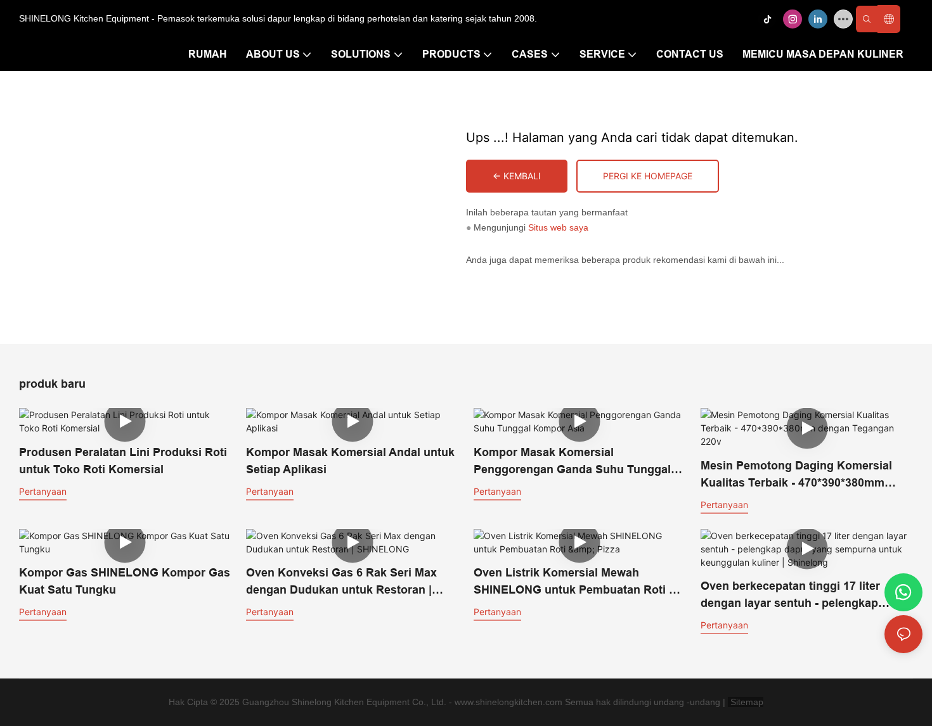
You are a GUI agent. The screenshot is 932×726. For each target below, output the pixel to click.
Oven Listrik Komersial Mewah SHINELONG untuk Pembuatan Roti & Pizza (575, 582)
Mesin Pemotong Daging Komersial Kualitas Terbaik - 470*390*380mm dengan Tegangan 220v (796, 475)
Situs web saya (558, 227)
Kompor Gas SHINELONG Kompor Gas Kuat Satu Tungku (124, 581)
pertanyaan (43, 491)
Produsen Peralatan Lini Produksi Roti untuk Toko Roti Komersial (123, 461)
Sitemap (745, 702)
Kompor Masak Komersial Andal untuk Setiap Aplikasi (350, 461)
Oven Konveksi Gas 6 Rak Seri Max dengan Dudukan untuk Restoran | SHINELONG (341, 582)
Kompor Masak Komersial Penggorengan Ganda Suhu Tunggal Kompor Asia (572, 462)
